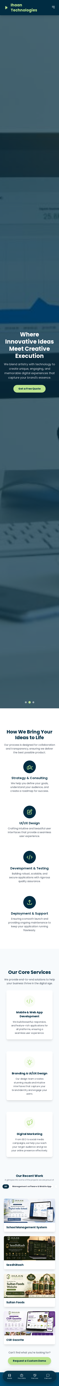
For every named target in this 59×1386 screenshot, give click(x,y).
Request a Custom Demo (29, 1361)
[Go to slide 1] (26, 702)
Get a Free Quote (29, 389)
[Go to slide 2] (29, 702)
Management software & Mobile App (31, 1186)
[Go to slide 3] (33, 702)
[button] (29, 1215)
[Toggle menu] (53, 7)
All (5, 1186)
